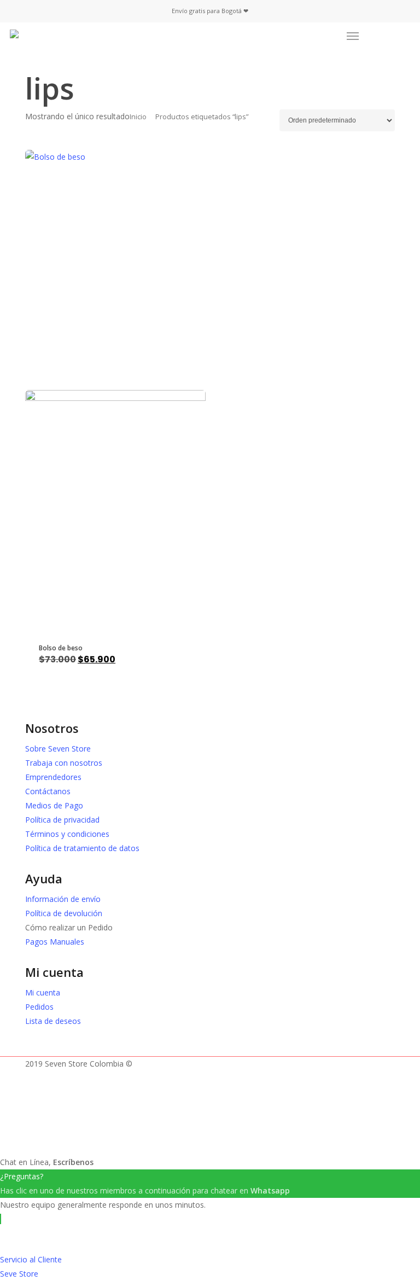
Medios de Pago (54, 805)
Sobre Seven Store (58, 748)
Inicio (138, 116)
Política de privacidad (62, 819)
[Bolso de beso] (115, 390)
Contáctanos (48, 791)
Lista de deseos (53, 1021)
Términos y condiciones (67, 834)
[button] (353, 36)
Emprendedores (53, 777)
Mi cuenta (42, 992)
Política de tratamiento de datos (82, 848)
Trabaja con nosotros (63, 763)
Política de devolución (63, 913)
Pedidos (39, 1006)
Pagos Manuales (54, 941)
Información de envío (63, 899)
